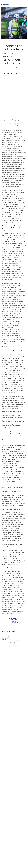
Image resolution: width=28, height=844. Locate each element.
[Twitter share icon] (4, 72)
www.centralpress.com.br (9, 646)
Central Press (12, 67)
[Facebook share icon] (8, 72)
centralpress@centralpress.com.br (12, 644)
